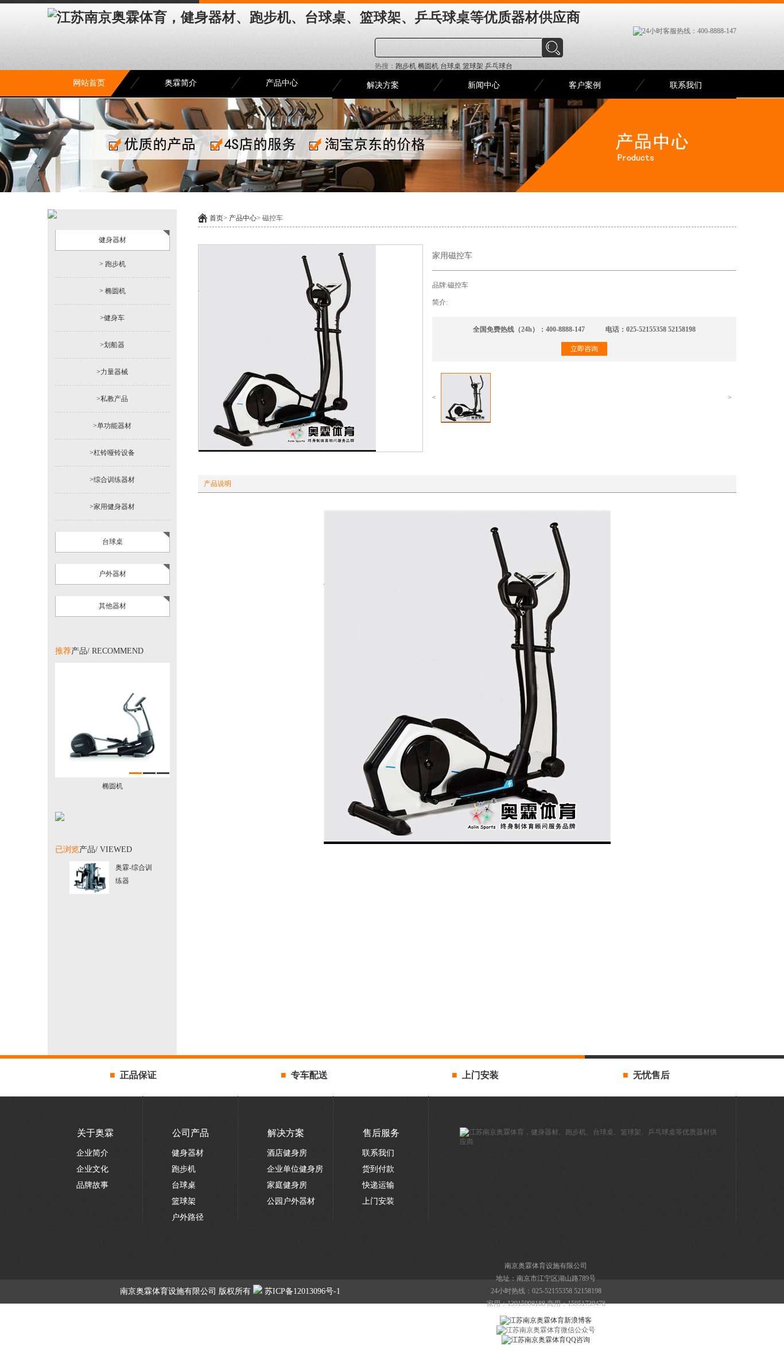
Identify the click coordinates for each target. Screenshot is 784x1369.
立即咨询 (584, 349)
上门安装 (378, 1201)
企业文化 (92, 1169)
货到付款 (378, 1169)
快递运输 (378, 1185)
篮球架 (472, 66)
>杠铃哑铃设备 (112, 453)
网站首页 (89, 83)
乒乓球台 (498, 66)
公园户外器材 (291, 1201)
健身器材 (188, 1153)
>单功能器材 (112, 426)
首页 (216, 218)
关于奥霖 (95, 1133)
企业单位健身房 (295, 1169)
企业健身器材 (449, 1361)
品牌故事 (92, 1185)
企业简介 (92, 1153)
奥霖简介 (181, 83)
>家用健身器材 (112, 507)
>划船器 (112, 345)
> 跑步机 (112, 264)
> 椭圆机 (112, 291)
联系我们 (686, 85)
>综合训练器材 (112, 480)
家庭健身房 (287, 1185)
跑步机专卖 (318, 1361)
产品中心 (282, 83)
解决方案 (383, 85)
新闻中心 (484, 85)
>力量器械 (112, 372)
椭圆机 (427, 66)
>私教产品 (112, 399)
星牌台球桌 (402, 1361)
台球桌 (449, 66)
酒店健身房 (287, 1153)
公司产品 (190, 1133)
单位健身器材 (498, 1361)
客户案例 (585, 85)
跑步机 (405, 66)
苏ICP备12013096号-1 (301, 1291)
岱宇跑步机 (360, 1361)
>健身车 (112, 318)
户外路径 (188, 1217)
